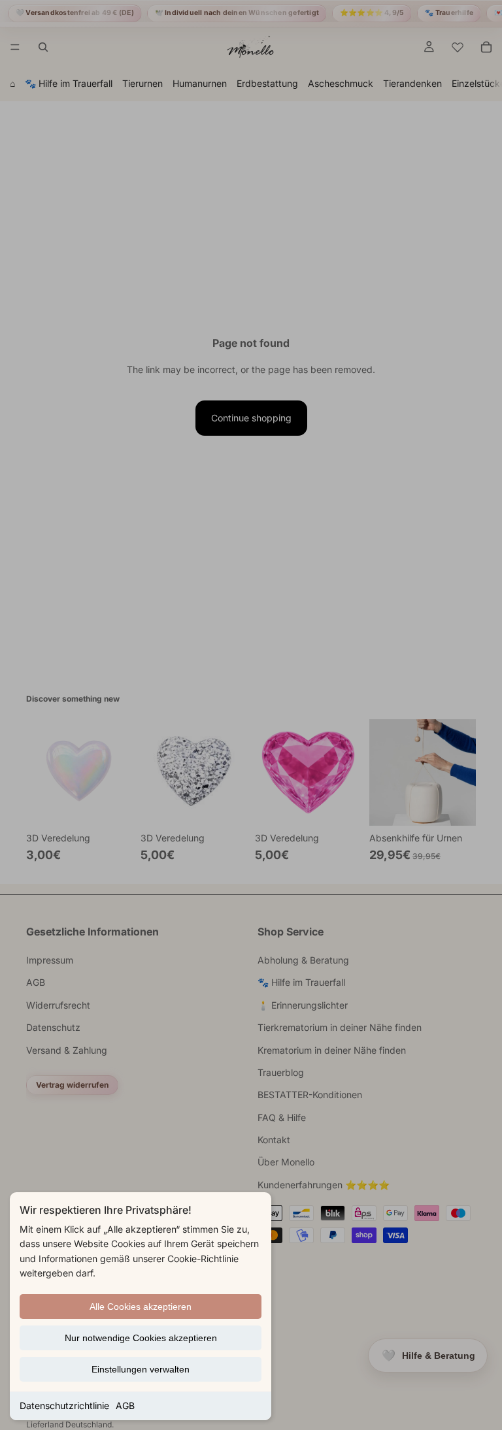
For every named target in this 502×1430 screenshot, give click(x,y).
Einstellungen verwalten (141, 1369)
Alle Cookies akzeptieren (141, 1306)
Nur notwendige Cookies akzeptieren (141, 1338)
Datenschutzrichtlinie (64, 1405)
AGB (125, 1405)
